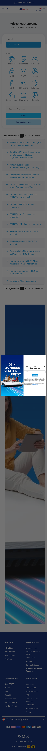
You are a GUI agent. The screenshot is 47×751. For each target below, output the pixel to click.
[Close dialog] (45, 356)
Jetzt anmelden (35, 375)
